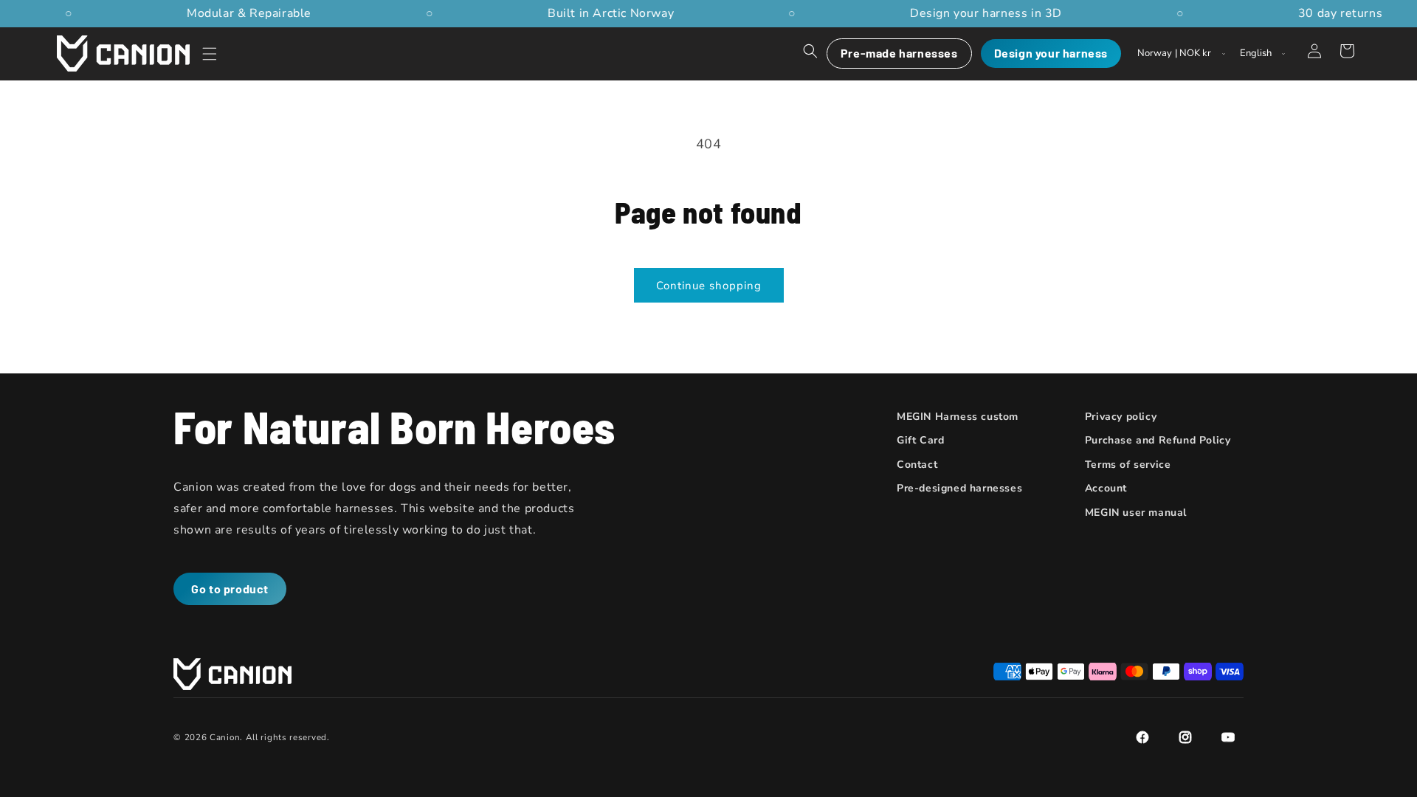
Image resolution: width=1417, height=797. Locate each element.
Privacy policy (1120, 417)
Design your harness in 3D (982, 13)
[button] (209, 54)
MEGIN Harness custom (957, 417)
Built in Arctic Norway (606, 13)
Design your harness (1051, 53)
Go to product (230, 589)
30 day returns (1336, 13)
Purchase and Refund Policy (1158, 440)
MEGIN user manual (1136, 513)
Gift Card (920, 440)
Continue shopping (709, 285)
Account (1106, 488)
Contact (917, 465)
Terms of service (1128, 465)
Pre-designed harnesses (959, 488)
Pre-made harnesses (899, 53)
